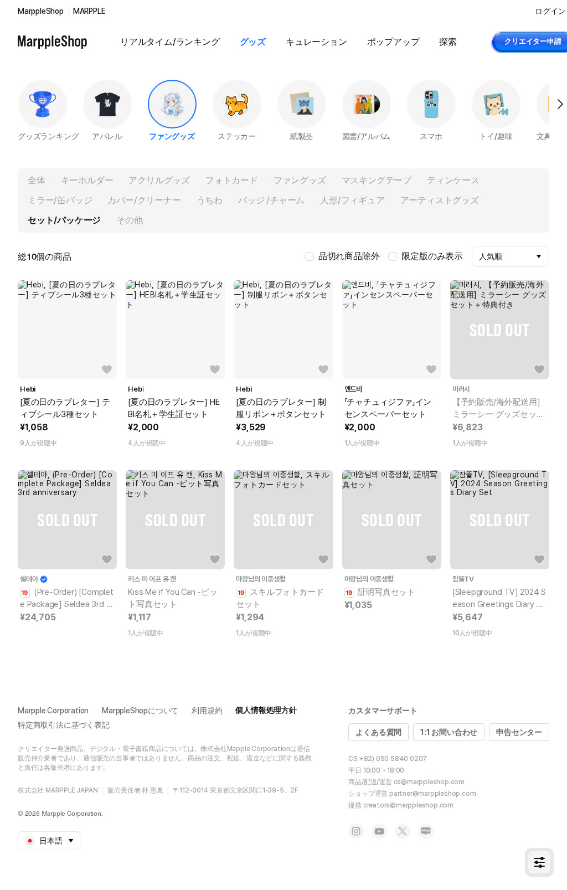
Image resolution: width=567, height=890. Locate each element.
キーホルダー (87, 180)
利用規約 (207, 710)
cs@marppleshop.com (429, 782)
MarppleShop (41, 11)
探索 (448, 42)
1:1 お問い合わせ (448, 732)
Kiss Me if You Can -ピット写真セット (173, 598)
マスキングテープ (376, 180)
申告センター (519, 732)
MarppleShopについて (140, 710)
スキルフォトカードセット (279, 598)
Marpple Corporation (53, 710)
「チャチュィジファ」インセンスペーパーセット (388, 408)
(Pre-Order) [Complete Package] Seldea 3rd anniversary (67, 598)
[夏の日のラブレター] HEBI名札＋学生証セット (173, 408)
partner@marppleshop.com (432, 794)
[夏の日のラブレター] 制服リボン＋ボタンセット (281, 408)
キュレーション (316, 42)
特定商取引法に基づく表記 (64, 725)
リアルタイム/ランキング (170, 42)
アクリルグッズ (159, 180)
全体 (36, 180)
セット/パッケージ (64, 220)
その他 (129, 220)
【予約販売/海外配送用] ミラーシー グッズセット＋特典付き (498, 408)
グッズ (253, 42)
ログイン (550, 11)
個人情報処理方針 (265, 710)
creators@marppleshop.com (408, 805)
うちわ (210, 200)
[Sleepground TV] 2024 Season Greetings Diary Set (499, 598)
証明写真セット (385, 592)
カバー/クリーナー (144, 200)
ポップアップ (393, 42)
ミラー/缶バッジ (60, 200)
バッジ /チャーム (271, 200)
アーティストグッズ (439, 200)
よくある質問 (378, 732)
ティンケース (453, 180)
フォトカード (231, 180)
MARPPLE (89, 11)
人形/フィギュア (352, 200)
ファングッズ (300, 180)
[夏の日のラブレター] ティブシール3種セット (65, 408)
